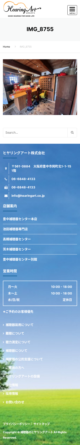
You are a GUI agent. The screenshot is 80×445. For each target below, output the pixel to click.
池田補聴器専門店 (15, 229)
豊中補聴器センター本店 (20, 219)
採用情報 (12, 393)
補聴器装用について (20, 325)
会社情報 (12, 385)
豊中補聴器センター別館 (20, 259)
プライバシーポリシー (16, 424)
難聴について (15, 333)
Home (6, 46)
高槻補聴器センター (17, 239)
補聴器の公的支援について (24, 359)
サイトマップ (41, 424)
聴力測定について (18, 342)
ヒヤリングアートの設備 (23, 376)
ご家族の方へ (15, 368)
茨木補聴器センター (17, 249)
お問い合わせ (15, 402)
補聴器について (16, 351)
